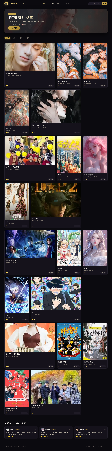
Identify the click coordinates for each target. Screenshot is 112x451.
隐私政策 (100, 446)
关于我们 (88, 446)
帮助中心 (94, 446)
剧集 (53, 3)
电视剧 (21, 38)
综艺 (62, 3)
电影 (49, 3)
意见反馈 (106, 446)
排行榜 (67, 3)
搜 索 (104, 3)
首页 (44, 3)
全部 (7, 38)
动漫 (58, 3)
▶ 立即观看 (14, 28)
